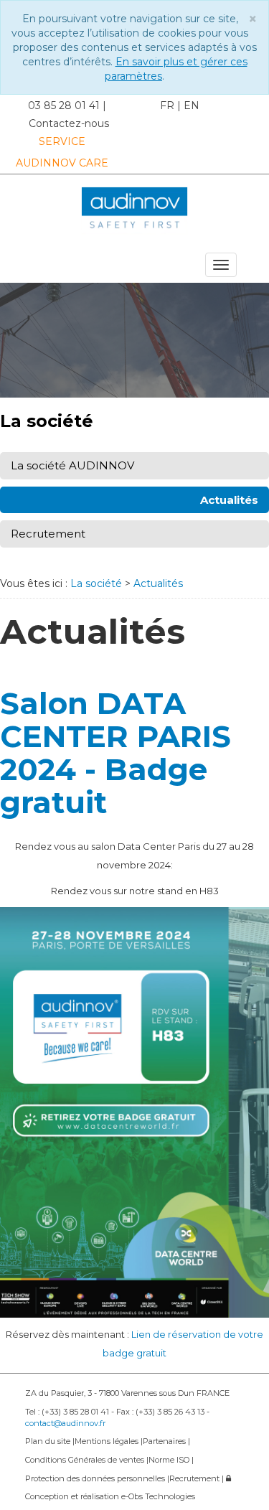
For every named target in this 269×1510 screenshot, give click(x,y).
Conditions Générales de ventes (85, 1460)
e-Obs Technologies (158, 1496)
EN (191, 105)
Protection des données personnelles (96, 1478)
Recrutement (48, 533)
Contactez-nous (69, 123)
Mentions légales (108, 1441)
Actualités (229, 500)
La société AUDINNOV (72, 465)
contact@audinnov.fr (65, 1423)
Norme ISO (170, 1460)
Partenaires (165, 1441)
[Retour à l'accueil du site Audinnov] (134, 210)
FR (167, 105)
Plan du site (48, 1441)
